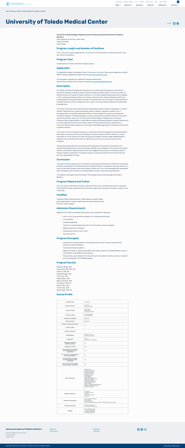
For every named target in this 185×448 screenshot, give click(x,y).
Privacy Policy (167, 445)
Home (7, 11)
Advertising (96, 429)
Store (136, 1)
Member (19, 11)
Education (139, 5)
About (117, 5)
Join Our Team (53, 431)
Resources (128, 5)
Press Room (96, 431)
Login (156, 1)
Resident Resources (27, 11)
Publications (162, 5)
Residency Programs (128, 1)
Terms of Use (175, 445)
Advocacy (174, 5)
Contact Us (53, 429)
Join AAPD (141, 1)
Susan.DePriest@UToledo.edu (102, 82)
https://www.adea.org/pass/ (97, 75)
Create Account (149, 1)
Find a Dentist (119, 1)
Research (150, 5)
